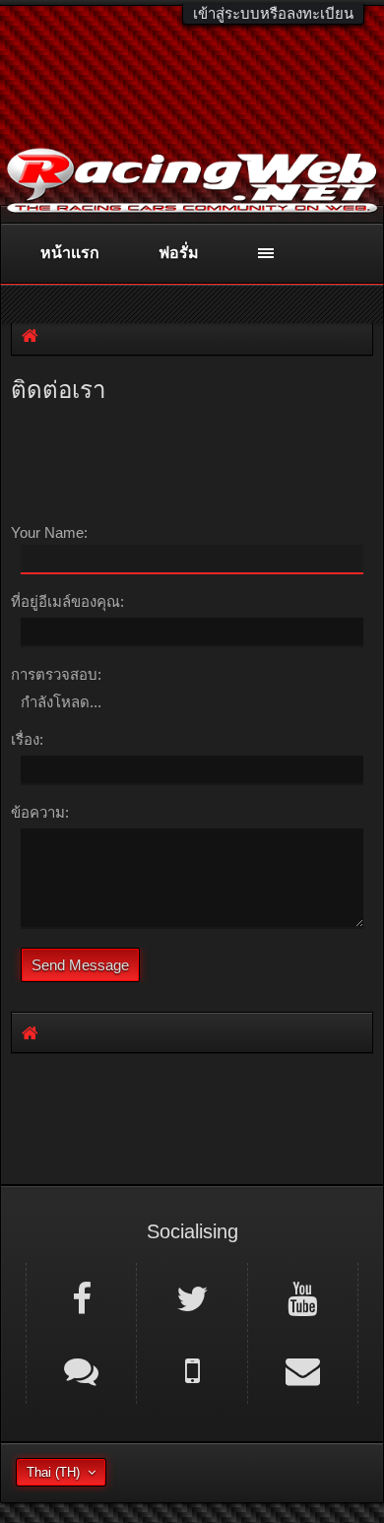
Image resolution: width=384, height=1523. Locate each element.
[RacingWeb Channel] (302, 1297)
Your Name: (49, 532)
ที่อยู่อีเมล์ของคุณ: (67, 601)
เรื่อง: (27, 739)
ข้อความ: (40, 812)
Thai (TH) (53, 1472)
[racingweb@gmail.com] (302, 1369)
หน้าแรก (69, 252)
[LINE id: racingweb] (81, 1369)
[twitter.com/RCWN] (191, 1297)
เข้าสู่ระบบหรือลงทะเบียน (273, 13)
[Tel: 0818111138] (191, 1369)
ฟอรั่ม (179, 252)
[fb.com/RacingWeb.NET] (81, 1297)
